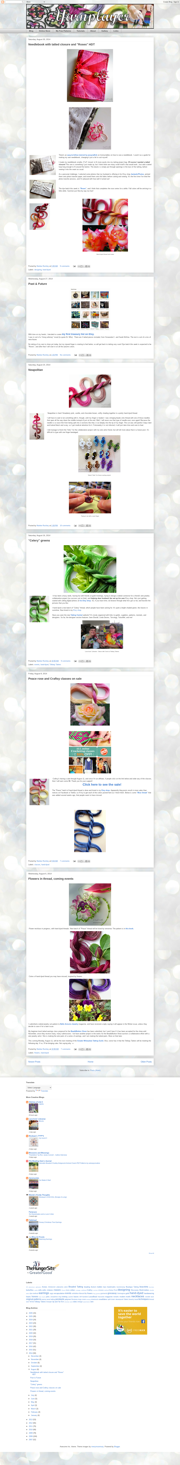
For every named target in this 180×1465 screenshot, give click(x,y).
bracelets (144, 1287)
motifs (128, 1297)
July (33, 1395)
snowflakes (103, 1299)
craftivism (84, 1290)
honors (35, 1296)
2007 (31, 1440)
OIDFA (41, 1104)
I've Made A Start (45, 1180)
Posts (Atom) (95, 1070)
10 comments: (65, 526)
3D (27, 1287)
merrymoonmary (97, 1447)
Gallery (104, 31)
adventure (32, 1287)
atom (66, 1287)
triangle (49, 1302)
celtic (44, 1290)
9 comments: (65, 266)
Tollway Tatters (55, 665)
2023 (31, 1323)
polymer (68, 1299)
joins (48, 1297)
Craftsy (90, 1290)
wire (91, 1302)
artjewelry (59, 1287)
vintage (80, 1302)
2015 (31, 1350)
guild (127, 1293)
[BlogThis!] (81, 266)
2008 (31, 1436)
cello (40, 1290)
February (34, 1412)
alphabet (38, 1287)
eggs (51, 1293)
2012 (31, 1423)
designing (38, 270)
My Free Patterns (63, 31)
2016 (31, 1346)
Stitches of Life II (36, 1102)
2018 (31, 1340)
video (75, 1302)
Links (115, 31)
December (35, 1356)
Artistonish (52, 1287)
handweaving (149, 1293)
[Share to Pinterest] (89, 266)
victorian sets (68, 1302)
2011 (31, 1426)
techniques (143, 1299)
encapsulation (59, 1293)
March (33, 1409)
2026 (31, 1313)
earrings (44, 1292)
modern (122, 1297)
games (98, 1293)
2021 (31, 1330)
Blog (31, 31)
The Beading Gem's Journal (40, 1161)
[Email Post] (74, 266)
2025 (31, 1316)
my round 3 (43, 1138)
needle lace (149, 1297)
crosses (101, 1290)
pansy (44, 1299)
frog (94, 1293)
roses (84, 1299)
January (34, 1415)
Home (90, 1062)
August (34, 1369)
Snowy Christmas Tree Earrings (50, 1222)
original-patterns (33, 1299)
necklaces (137, 1296)
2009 (31, 1433)
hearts (28, 1297)
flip (86, 1293)
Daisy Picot (113, 1290)
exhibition (75, 1293)
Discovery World (137, 1290)
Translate (44, 1091)
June (33, 1399)
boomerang (121, 1287)
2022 (31, 1326)
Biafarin (93, 1287)
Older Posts (146, 1062)
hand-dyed (47, 270)
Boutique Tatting (132, 1287)
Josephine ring (55, 1297)
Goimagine (121, 1293)
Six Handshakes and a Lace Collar (41, 1214)
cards (36, 1290)
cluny (67, 1290)
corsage (78, 1290)
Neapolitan (35, 369)
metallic (116, 1297)
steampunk (119, 1299)
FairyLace (33, 1212)
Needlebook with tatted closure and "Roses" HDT (61, 44)
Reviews (74, 1299)
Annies (44, 1287)
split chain (111, 1299)
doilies (146, 1290)
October (34, 1363)
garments (104, 1293)
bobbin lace (101, 1287)
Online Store (44, 31)
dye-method (34, 1293)
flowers (37, 1053)
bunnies (151, 1287)
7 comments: (65, 861)
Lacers (70, 1297)
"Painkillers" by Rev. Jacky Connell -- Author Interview (48, 1155)
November (35, 1359)
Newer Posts (34, 1062)
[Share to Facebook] (86, 266)
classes (37, 865)
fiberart (81, 1293)
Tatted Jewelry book (131, 1299)
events (37, 665)
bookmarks (111, 1287)
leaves (76, 1297)
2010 (31, 1430)
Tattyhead (33, 1220)
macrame (101, 1297)
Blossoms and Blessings (39, 1153)
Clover (63, 1290)
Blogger (117, 1447)
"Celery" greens (39, 540)
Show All (151, 1253)
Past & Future (37, 283)
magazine (109, 1297)
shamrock (94, 1299)
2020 (31, 1333)
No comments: (66, 355)
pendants (59, 1299)
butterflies (30, 1290)
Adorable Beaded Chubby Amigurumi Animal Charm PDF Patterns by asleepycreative (69, 1163)
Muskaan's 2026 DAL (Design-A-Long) (53, 1197)
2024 (31, 1320)
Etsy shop (77, 610)
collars (72, 1290)
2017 (31, 1343)
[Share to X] (84, 266)
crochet (95, 1290)
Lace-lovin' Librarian (37, 1119)
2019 (31, 1336)
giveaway (112, 1293)
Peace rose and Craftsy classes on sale (55, 678)
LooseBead (92, 1297)
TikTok (31, 1302)
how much (42, 1297)
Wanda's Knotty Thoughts (39, 1195)
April (33, 1405)
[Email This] (79, 266)
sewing (88, 1299)
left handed (83, 1297)
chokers (50, 1290)
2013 (31, 1420)
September (35, 1366)
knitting (64, 1297)
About (93, 31)
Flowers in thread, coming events (50, 878)
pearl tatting (51, 1299)
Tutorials (81, 31)
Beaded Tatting (76, 1287)
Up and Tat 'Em (58, 1302)
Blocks (41, 1121)
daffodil (106, 1290)
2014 (31, 1353)
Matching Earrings (45, 1239)
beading (87, 1287)
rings (80, 1299)
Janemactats (34, 1178)
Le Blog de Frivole (36, 1237)
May (33, 1402)
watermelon (86, 1302)
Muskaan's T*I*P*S (36, 1136)
